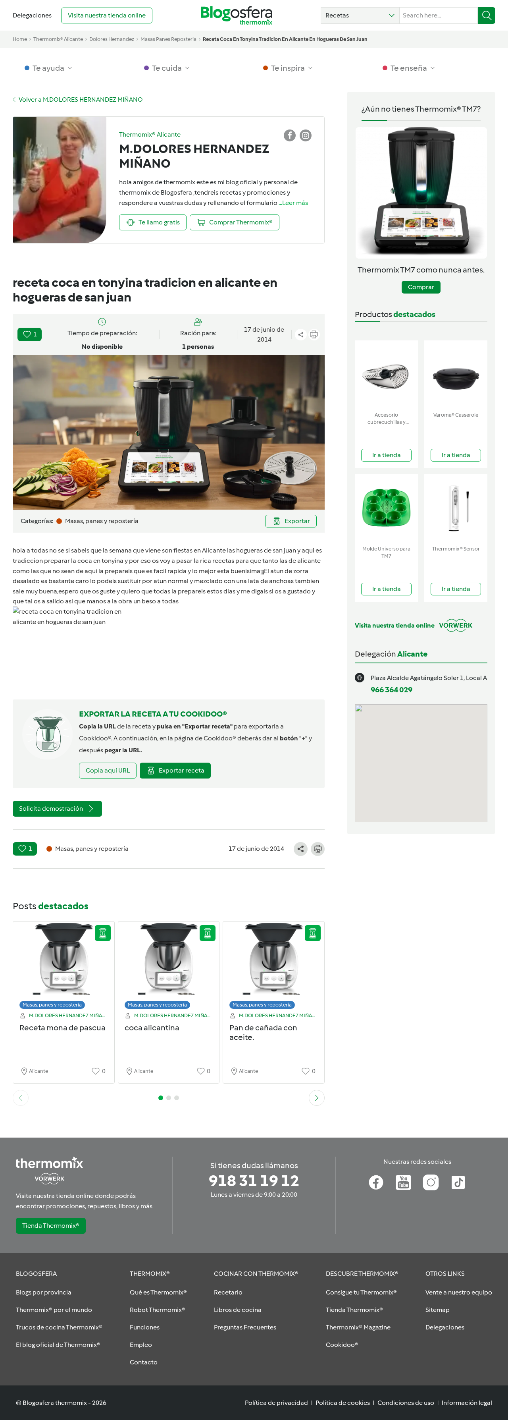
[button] (360, 15)
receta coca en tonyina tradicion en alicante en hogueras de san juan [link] (285, 39)
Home (20, 39)
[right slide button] (317, 1098)
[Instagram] (431, 1182)
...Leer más (293, 203)
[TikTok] (458, 1182)
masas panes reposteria (168, 39)
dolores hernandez (111, 39)
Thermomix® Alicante (58, 39)
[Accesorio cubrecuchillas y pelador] (386, 374)
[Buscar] (486, 15)
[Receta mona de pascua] (63, 967)
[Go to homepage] (236, 15)
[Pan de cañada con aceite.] (273, 967)
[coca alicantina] (168, 967)
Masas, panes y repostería (52, 1005)
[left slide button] (21, 1098)
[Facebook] (376, 1182)
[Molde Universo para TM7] (386, 508)
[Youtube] (403, 1182)
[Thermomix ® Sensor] (456, 508)
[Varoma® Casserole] (456, 374)
